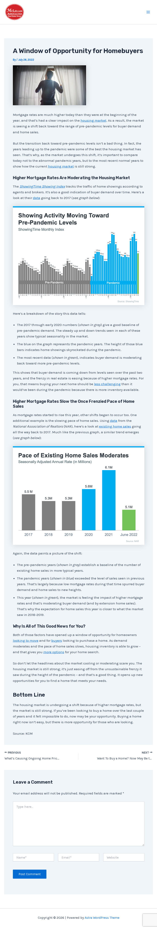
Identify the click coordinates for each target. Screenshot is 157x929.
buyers (56, 640)
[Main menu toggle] (148, 12)
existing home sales (115, 426)
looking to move (25, 640)
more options (53, 652)
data (36, 198)
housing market (93, 120)
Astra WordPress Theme (102, 918)
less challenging (107, 384)
